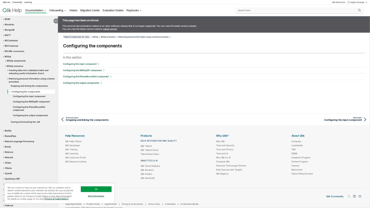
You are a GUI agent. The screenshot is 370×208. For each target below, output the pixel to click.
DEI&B (294, 153)
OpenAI (8, 173)
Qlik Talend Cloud (149, 150)
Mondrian (9, 24)
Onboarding (56, 10)
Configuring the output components (30, 115)
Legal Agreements (73, 204)
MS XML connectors (14, 51)
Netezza (9, 152)
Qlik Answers (147, 170)
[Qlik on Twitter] (349, 196)
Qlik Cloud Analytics (150, 166)
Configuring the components (26, 91)
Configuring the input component (29, 96)
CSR (294, 149)
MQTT (8, 35)
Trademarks (170, 204)
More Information (96, 196)
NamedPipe (10, 136)
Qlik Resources (338, 2)
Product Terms (93, 204)
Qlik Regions (222, 173)
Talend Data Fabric (150, 154)
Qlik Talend (146, 146)
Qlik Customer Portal (75, 157)
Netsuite (9, 157)
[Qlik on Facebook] (360, 196)
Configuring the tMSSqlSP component (31, 101)
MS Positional (11, 46)
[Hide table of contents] (55, 20)
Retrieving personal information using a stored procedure (31, 80)
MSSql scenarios (15, 66)
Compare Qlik (223, 161)
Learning (28, 2)
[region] (59, 193)
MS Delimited (11, 40)
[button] (359, 10)
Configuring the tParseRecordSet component (29, 108)
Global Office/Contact (302, 173)
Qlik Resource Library (75, 161)
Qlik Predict (146, 174)
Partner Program (300, 161)
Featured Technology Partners (231, 165)
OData (8, 162)
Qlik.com (6, 2)
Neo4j (8, 146)
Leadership (297, 145)
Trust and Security (225, 145)
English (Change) (357, 2)
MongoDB (9, 30)
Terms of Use (154, 204)
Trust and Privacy (224, 149)
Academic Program (301, 157)
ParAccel (9, 205)
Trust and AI (222, 153)
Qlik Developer (72, 145)
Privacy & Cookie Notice (132, 204)
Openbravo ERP (12, 179)
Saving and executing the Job (25, 122)
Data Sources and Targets (229, 169)
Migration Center (90, 10)
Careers (295, 165)
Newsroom (297, 169)
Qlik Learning (71, 153)
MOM (7, 19)
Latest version (110, 29)
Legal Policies (110, 204)
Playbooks (132, 10)
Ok (96, 189)
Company (296, 141)
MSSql (8, 56)
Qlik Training (71, 149)
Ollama (8, 168)
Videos (73, 10)
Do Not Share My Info (190, 204)
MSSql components (16, 61)
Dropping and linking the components (29, 86)
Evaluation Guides (113, 10)
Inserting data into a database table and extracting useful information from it (28, 72)
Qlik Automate (148, 178)
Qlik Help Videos (73, 141)
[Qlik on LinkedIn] (354, 196)
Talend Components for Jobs (76, 37)
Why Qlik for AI (223, 157)
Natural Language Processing (19, 141)
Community (17, 2)
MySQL (8, 130)
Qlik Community (335, 196)
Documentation (34, 10)
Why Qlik (220, 141)
